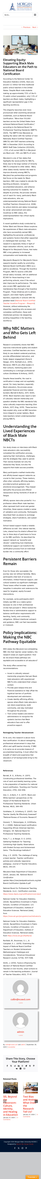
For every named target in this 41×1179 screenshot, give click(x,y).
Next (34, 27)
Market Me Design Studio (25, 1144)
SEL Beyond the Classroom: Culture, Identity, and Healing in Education (10, 1105)
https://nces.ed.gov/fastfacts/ (20, 936)
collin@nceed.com (20, 999)
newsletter (11, 1047)
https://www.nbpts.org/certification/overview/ (22, 894)
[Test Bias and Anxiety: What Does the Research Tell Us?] (30, 1083)
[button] (4, 1101)
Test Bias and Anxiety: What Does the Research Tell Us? (30, 1104)
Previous (26, 27)
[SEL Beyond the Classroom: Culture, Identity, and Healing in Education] (10, 1083)
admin (20, 1031)
